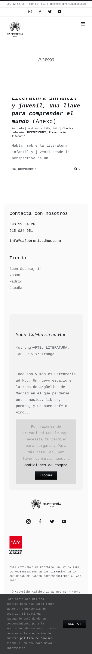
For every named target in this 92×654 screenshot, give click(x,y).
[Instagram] (28, 521)
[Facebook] (40, 521)
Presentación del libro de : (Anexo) (46, 98)
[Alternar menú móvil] (83, 24)
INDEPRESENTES (36, 132)
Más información (23, 169)
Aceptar (74, 623)
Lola (21, 128)
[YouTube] (64, 521)
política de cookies (36, 638)
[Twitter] (52, 521)
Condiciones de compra (44, 465)
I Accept (46, 475)
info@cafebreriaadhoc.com (68, 4)
